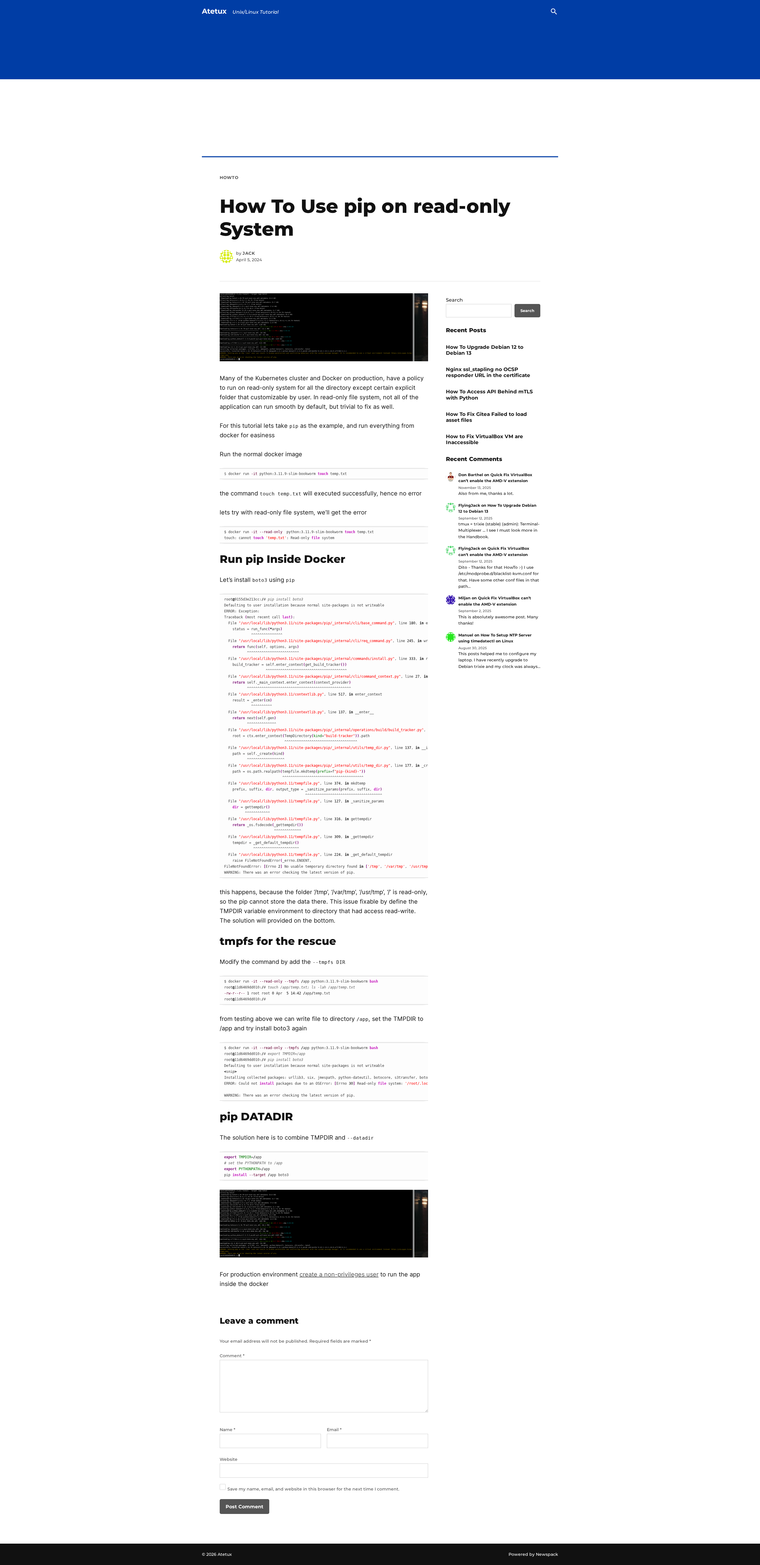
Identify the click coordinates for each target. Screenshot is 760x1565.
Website (229, 1459)
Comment (232, 1355)
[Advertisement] (380, 130)
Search (454, 300)
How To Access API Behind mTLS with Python (489, 394)
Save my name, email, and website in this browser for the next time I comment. (313, 1489)
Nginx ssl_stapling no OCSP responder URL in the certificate (488, 372)
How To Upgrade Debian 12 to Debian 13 (484, 350)
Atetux (214, 11)
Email (334, 1429)
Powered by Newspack (533, 1554)
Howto (229, 177)
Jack (249, 253)
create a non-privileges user (339, 1274)
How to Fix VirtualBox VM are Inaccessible (484, 439)
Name (227, 1429)
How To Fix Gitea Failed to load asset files (486, 417)
